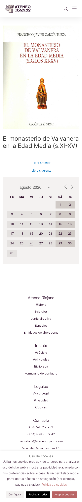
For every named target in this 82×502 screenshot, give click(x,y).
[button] (66, 9)
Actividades (41, 359)
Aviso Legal (41, 393)
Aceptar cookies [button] (64, 494)
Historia (41, 304)
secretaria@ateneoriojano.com (41, 441)
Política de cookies (54, 484)
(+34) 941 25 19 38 (41, 427)
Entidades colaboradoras (41, 332)
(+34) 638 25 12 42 (41, 434)
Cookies (41, 407)
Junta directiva (41, 318)
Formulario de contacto (41, 373)
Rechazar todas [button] (38, 494)
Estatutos (41, 311)
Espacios (41, 325)
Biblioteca (41, 366)
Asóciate (41, 352)
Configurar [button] (15, 494)
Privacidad (41, 400)
